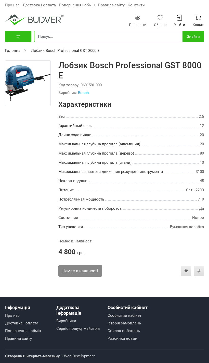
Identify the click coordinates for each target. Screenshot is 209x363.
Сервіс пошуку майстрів (78, 328)
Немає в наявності (80, 270)
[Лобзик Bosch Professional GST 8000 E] (28, 82)
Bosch (83, 92)
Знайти (193, 36)
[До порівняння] (199, 271)
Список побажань (124, 331)
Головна (12, 50)
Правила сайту (111, 5)
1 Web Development (50, 356)
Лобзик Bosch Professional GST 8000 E (65, 50)
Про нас (12, 5)
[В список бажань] (186, 271)
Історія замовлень (124, 323)
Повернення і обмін (77, 5)
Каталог (18, 36)
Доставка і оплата (39, 5)
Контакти (136, 5)
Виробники (66, 321)
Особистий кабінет (124, 315)
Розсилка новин (122, 338)
